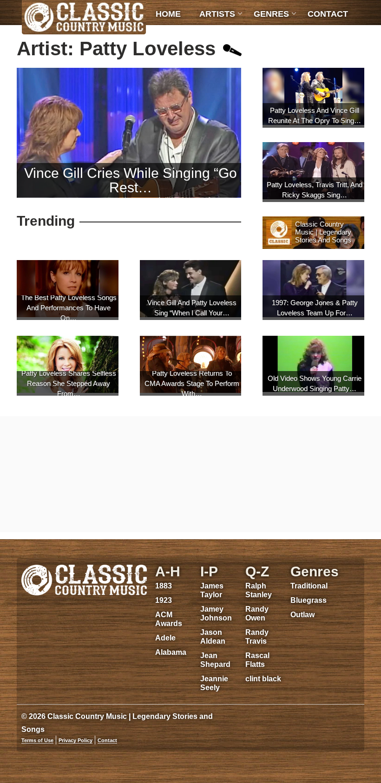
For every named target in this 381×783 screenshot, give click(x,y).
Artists (217, 14)
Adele (165, 638)
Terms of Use (37, 740)
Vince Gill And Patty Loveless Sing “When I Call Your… (191, 308)
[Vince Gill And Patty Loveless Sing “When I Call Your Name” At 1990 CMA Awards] (191, 290)
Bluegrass (308, 600)
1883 (163, 586)
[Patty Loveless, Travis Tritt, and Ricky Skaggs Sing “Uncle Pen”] (313, 172)
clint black (263, 679)
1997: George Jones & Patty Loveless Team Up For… (315, 308)
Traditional (309, 586)
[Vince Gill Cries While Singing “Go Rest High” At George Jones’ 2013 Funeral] (129, 133)
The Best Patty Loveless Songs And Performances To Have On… (69, 308)
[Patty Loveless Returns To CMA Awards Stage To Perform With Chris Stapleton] (191, 365)
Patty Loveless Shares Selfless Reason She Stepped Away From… (68, 383)
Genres (271, 14)
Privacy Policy (75, 740)
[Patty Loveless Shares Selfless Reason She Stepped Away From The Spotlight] (67, 365)
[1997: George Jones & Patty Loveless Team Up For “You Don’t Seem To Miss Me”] (313, 290)
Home (168, 14)
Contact (328, 14)
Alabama (170, 652)
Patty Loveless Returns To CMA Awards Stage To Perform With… (192, 383)
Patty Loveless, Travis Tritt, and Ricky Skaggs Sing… (314, 190)
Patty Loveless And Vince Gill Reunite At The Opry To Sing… (314, 115)
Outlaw (302, 615)
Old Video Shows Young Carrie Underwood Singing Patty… (314, 383)
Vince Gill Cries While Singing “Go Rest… (130, 180)
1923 (163, 600)
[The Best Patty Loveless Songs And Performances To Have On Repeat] (67, 290)
